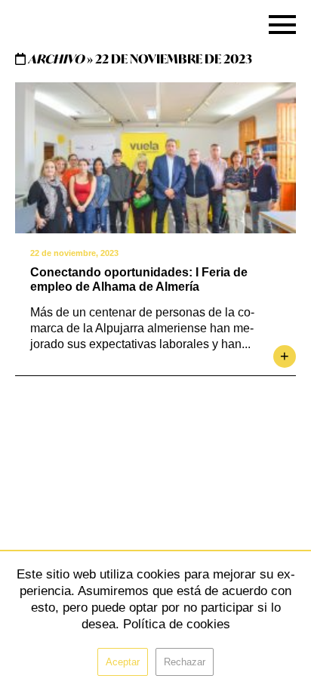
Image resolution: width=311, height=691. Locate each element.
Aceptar (123, 662)
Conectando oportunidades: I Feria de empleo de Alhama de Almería (139, 279)
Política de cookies (176, 624)
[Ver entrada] (155, 157)
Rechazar (184, 662)
